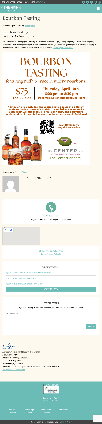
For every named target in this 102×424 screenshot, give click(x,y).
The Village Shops (29, 411)
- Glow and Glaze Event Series (21, 278)
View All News (51, 289)
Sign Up (91, 326)
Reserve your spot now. (63, 48)
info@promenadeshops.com (13, 370)
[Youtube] (95, 2)
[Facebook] (83, 2)
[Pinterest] (91, 2)
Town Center (63, 410)
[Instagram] (99, 2)
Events (18, 172)
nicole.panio (30, 26)
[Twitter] (87, 2)
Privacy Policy (66, 422)
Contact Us (51, 215)
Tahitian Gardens (12, 411)
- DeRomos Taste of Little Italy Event (24, 284)
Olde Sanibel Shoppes (46, 411)
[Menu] (98, 8)
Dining (24, 172)
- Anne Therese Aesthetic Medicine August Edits (28, 273)
